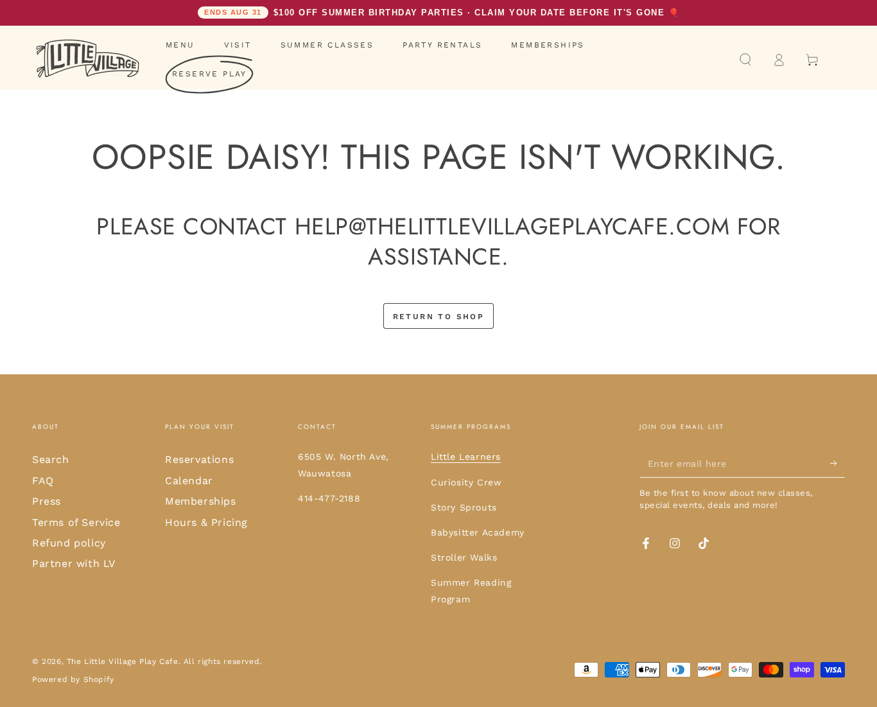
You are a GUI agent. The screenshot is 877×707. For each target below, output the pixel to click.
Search (50, 459)
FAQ (43, 481)
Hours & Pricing (206, 522)
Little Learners (466, 456)
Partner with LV (74, 563)
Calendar (189, 481)
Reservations (199, 459)
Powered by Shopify (73, 679)
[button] (745, 60)
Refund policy (69, 543)
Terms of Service (76, 522)
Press (46, 501)
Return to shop (439, 316)
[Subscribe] (837, 463)
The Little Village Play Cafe (122, 661)
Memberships (200, 501)
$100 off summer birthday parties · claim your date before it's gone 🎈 (441, 12)
